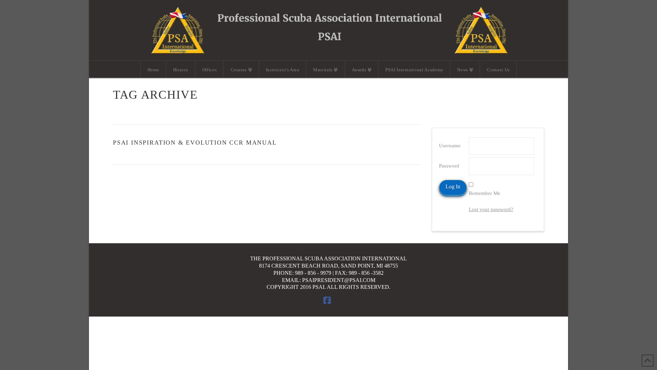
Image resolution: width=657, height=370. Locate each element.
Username (450, 145)
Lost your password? (491, 209)
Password (449, 166)
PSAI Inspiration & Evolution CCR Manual (195, 142)
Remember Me (484, 193)
